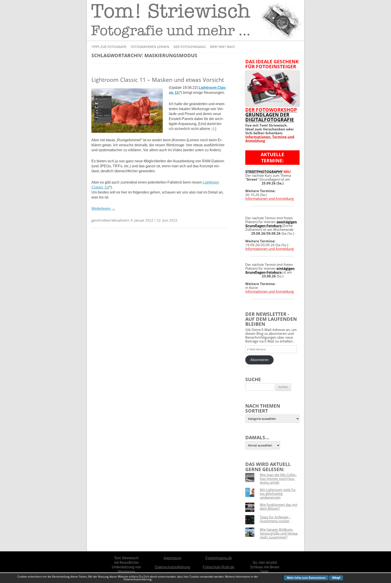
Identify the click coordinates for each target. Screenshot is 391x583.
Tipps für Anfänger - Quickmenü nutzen (275, 519)
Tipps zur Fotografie (108, 47)
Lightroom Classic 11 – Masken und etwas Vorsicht (157, 79)
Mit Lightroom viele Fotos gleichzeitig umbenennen (278, 493)
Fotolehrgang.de (218, 558)
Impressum (172, 558)
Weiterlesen (103, 208)
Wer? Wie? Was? (222, 47)
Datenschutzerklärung (172, 567)
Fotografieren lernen (150, 47)
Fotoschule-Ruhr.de (218, 567)
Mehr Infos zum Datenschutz (306, 578)
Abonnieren (259, 359)
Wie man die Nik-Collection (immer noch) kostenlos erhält (278, 478)
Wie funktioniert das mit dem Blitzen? (278, 506)
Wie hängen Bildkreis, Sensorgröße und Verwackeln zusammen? (279, 533)
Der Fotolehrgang (190, 47)
